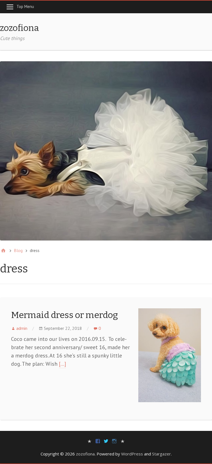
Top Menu (25, 6)
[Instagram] (114, 441)
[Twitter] (106, 441)
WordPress (132, 454)
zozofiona (19, 28)
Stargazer (161, 454)
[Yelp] (89, 441)
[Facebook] (97, 441)
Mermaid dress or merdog (64, 315)
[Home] (3, 250)
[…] (62, 363)
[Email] (122, 441)
